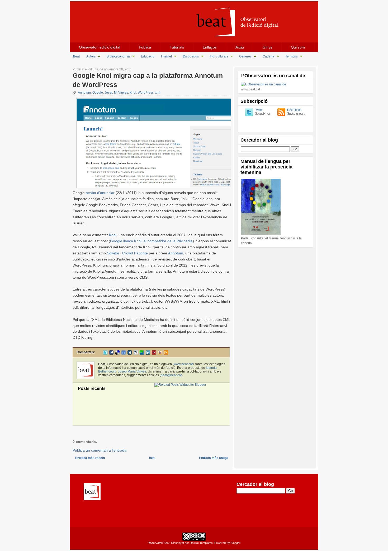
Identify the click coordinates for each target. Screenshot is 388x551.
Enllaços (210, 47)
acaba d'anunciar (100, 193)
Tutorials (177, 47)
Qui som (298, 47)
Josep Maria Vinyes (132, 371)
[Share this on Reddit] (136, 353)
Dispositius (191, 56)
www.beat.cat (183, 364)
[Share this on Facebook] (111, 353)
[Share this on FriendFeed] (123, 353)
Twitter (258, 110)
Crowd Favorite (135, 253)
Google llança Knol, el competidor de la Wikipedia (151, 241)
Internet (166, 56)
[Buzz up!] (160, 353)
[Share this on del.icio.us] (117, 353)
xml (157, 92)
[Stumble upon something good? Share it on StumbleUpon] (142, 353)
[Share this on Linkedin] (148, 353)
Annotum (84, 92)
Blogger (235, 542)
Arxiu (239, 47)
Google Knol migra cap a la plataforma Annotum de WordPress (148, 80)
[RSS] (166, 353)
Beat (76, 56)
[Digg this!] (129, 353)
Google (97, 92)
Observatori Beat (158, 542)
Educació (147, 56)
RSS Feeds (294, 110)
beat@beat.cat (171, 375)
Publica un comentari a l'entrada (99, 450)
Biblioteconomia (118, 56)
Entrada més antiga (213, 458)
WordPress (146, 92)
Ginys (267, 47)
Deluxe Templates (201, 542)
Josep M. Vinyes (116, 92)
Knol (133, 92)
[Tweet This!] (105, 353)
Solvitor (113, 253)
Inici (152, 458)
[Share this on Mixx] (154, 353)
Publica (145, 47)
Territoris (291, 56)
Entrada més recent (90, 458)
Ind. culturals (219, 56)
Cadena (268, 56)
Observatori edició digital (99, 47)
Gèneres (245, 56)
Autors (91, 56)
